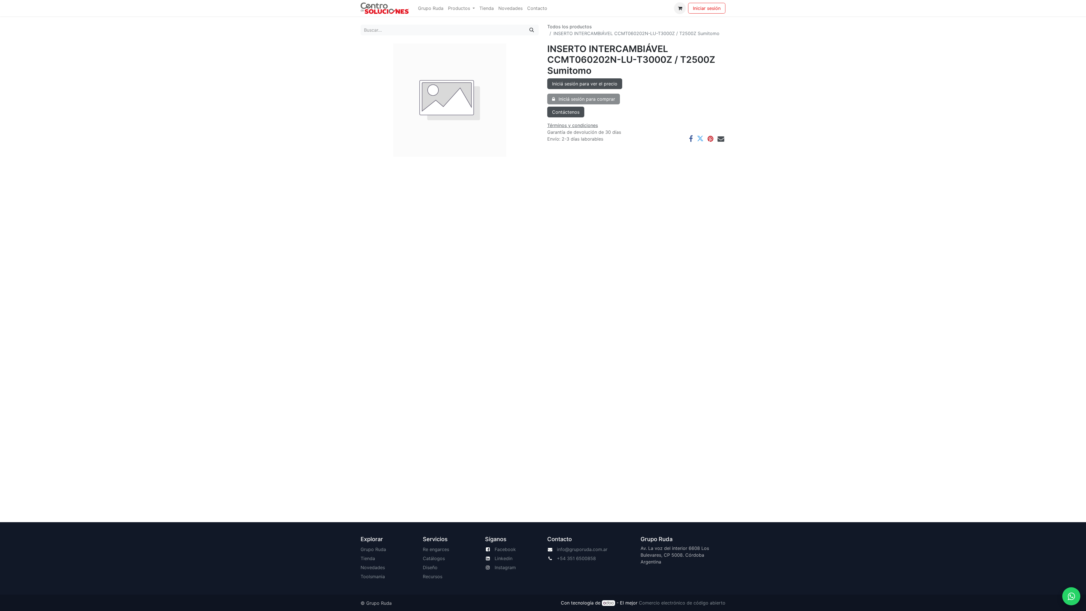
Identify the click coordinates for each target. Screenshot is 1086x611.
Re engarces (436, 549)
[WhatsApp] (1071, 596)
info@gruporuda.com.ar (582, 549)
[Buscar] (532, 30)
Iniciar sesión (707, 8)
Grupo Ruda (373, 549)
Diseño (430, 567)
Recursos (432, 576)
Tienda (368, 558)
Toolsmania (373, 576)
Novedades (373, 567)
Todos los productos (569, 26)
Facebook (505, 549)
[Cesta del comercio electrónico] (680, 8)
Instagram (505, 567)
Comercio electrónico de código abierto (682, 603)
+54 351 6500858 (576, 558)
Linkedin (503, 558)
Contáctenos (565, 112)
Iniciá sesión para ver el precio (584, 84)
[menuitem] (431, 8)
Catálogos (434, 558)
